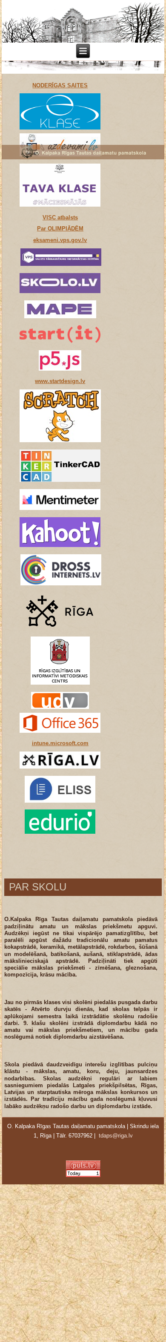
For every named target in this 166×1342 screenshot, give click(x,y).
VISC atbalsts (60, 217)
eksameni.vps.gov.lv (60, 240)
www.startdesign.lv (60, 381)
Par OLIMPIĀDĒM (60, 228)
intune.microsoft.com (60, 743)
